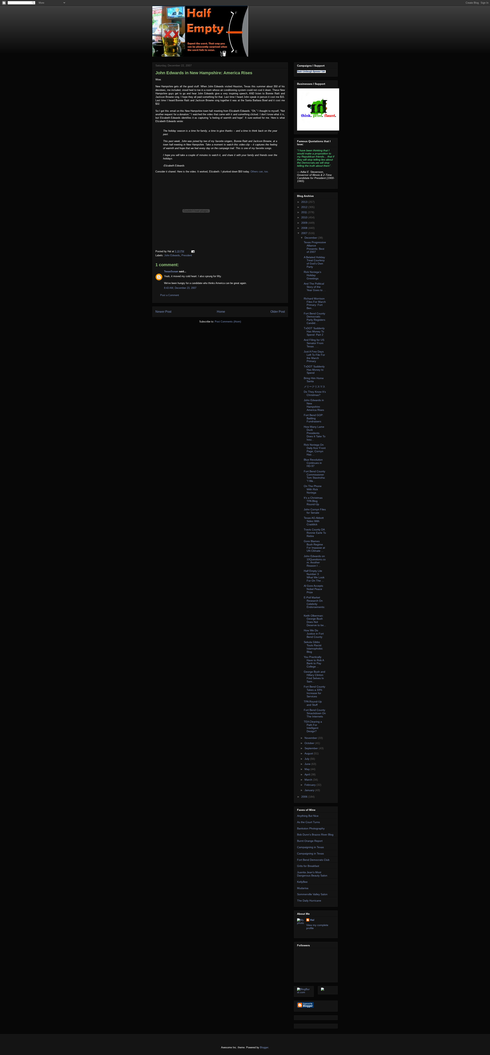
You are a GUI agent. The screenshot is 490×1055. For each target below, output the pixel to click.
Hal (312, 919)
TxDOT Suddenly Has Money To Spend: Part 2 (314, 331)
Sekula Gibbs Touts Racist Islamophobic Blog (313, 647)
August (309, 753)
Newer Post (163, 311)
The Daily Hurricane (309, 900)
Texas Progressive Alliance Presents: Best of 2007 (315, 247)
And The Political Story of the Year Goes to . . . (315, 288)
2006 (304, 796)
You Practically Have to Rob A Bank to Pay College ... (314, 661)
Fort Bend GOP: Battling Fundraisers (313, 418)
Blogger (264, 1047)
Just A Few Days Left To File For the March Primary (314, 356)
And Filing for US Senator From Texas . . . (314, 343)
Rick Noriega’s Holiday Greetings (312, 275)
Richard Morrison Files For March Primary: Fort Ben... (315, 303)
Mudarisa (302, 888)
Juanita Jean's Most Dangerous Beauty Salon (312, 874)
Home (221, 311)
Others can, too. (260, 171)
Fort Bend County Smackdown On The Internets (315, 713)
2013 (304, 201)
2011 (304, 212)
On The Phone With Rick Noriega (313, 489)
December (311, 237)
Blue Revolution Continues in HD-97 (313, 463)
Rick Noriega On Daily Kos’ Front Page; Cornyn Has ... (315, 449)
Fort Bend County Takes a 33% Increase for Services (314, 691)
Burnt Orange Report (310, 840)
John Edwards (172, 255)
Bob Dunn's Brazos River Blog (315, 834)
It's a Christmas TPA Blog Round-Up (313, 501)
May (307, 769)
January (310, 790)
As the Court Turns (308, 822)
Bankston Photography (311, 828)
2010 (304, 217)
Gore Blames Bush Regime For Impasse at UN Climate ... (314, 546)
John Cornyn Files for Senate (315, 511)
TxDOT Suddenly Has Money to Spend (314, 370)
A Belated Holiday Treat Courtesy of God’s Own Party (314, 262)
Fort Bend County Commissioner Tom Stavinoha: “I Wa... (314, 476)
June (308, 763)
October (310, 743)
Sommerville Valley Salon (312, 894)
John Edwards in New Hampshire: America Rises (203, 72)
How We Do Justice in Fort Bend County (314, 633)
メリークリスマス (314, 386)
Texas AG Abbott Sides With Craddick (314, 521)
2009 (304, 222)
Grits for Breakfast (308, 865)
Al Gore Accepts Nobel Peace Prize (313, 589)
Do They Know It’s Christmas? (315, 393)
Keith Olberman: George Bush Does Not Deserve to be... (315, 620)
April (308, 774)
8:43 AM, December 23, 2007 (180, 287)
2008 (304, 227)
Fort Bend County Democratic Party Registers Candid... (314, 318)
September (312, 748)
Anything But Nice (307, 815)
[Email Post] (192, 251)
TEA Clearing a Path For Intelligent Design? (313, 726)
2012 (304, 207)
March (309, 779)
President (186, 255)
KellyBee (302, 881)
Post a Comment (169, 295)
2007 (304, 233)
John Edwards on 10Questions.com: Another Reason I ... (315, 561)
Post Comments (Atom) (228, 321)
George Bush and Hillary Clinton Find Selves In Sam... (314, 676)
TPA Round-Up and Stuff (313, 703)
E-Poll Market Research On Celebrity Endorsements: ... (314, 604)
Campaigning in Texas (310, 847)
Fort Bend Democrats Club (313, 859)
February (310, 784)
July (307, 758)
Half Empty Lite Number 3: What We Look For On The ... (314, 575)
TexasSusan (171, 271)
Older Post (277, 311)
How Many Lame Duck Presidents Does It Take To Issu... (314, 433)
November (311, 737)
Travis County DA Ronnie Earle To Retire (315, 533)
